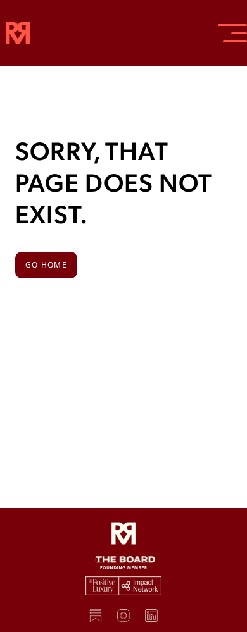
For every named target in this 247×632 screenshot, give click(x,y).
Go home (46, 264)
